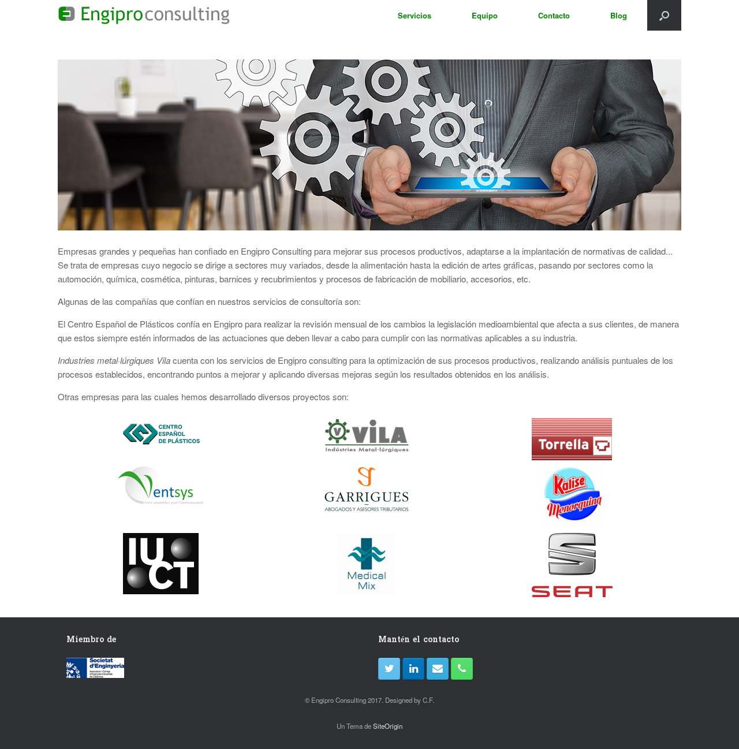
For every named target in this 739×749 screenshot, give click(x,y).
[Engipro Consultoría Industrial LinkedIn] (413, 669)
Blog (618, 15)
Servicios (414, 15)
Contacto (554, 15)
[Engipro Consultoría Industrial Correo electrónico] (438, 669)
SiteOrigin (387, 726)
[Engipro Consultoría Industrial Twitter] (389, 669)
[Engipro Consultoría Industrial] (144, 15)
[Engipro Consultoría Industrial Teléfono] (462, 669)
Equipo (485, 15)
